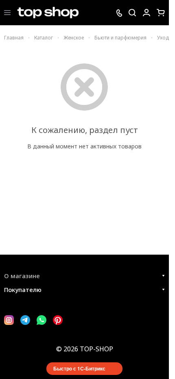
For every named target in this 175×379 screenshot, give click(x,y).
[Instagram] (9, 320)
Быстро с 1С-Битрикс (79, 368)
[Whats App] (41, 320)
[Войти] (146, 13)
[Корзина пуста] (161, 13)
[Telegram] (25, 320)
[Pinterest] (58, 320)
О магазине (22, 276)
